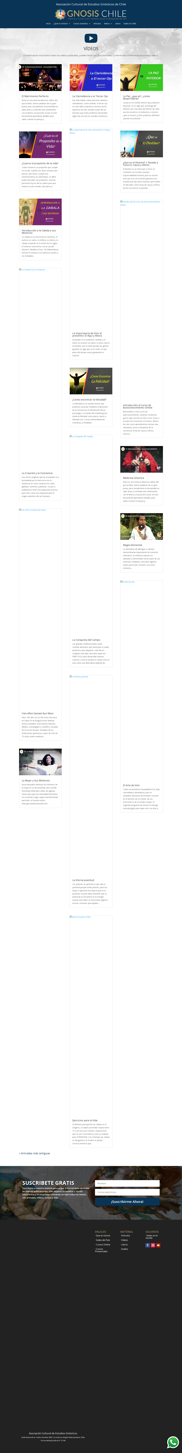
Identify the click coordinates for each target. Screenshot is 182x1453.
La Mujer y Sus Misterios (36, 780)
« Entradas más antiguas (34, 1153)
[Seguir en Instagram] (153, 1245)
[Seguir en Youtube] (158, 1245)
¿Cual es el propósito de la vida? (40, 163)
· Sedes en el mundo (151, 1236)
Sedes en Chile (130, 24)
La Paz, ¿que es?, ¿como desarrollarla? (136, 97)
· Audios (124, 1249)
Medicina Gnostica (133, 477)
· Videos (124, 1240)
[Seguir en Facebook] (147, 1245)
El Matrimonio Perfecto (35, 96)
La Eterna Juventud (83, 880)
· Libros (124, 1244)
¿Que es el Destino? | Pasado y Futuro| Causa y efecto (140, 163)
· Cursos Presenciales (101, 1250)
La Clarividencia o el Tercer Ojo (90, 96)
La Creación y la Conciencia (37, 473)
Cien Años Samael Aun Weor (38, 713)
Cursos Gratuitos (80, 24)
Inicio (48, 24)
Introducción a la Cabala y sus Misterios (39, 231)
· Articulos (125, 1235)
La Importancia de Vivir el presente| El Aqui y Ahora (87, 334)
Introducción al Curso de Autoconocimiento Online (137, 406)
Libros (118, 24)
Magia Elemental (132, 545)
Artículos (97, 24)
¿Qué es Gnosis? (61, 24)
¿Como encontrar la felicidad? (89, 399)
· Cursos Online (102, 1244)
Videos (107, 24)
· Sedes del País (102, 1240)
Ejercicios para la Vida (84, 1120)
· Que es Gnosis (102, 1235)
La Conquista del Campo (86, 639)
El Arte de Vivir (131, 785)
